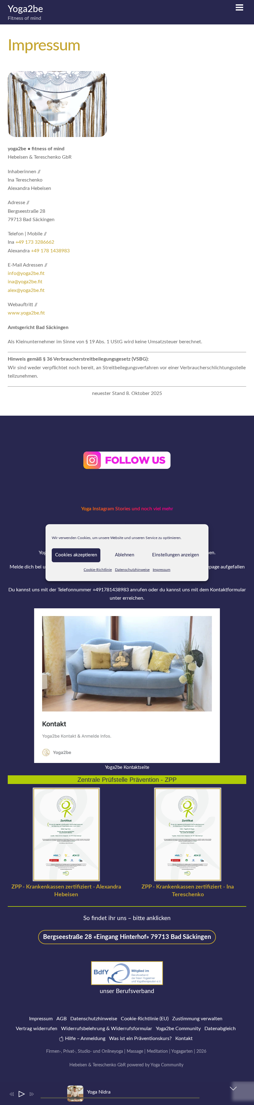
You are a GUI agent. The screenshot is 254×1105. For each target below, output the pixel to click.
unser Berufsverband (127, 991)
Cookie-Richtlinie (98, 569)
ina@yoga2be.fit (25, 281)
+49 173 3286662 (34, 242)
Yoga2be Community (178, 1028)
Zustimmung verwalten (197, 1018)
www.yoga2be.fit (26, 313)
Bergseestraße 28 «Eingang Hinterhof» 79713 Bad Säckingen (127, 937)
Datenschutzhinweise (132, 569)
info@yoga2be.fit (26, 273)
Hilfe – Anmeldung (84, 1038)
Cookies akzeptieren (76, 555)
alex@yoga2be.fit (26, 290)
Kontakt (184, 1038)
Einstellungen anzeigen (175, 555)
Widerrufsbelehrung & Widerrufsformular (106, 1028)
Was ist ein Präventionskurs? (140, 1038)
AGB (61, 1018)
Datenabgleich (220, 1028)
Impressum (161, 569)
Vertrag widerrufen (36, 1028)
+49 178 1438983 (50, 250)
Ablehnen (124, 555)
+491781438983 (111, 589)
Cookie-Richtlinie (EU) (145, 1018)
